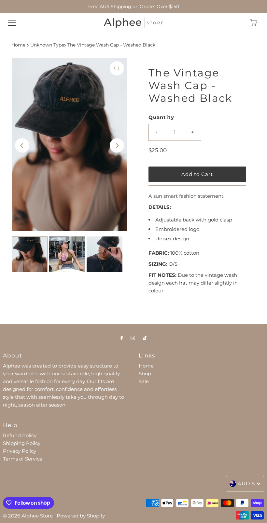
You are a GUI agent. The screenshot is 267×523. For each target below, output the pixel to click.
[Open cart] (254, 22)
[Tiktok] (145, 338)
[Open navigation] (12, 22)
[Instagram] (133, 338)
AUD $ (246, 483)
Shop (145, 373)
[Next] (117, 145)
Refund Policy (19, 435)
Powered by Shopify (81, 516)
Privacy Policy (19, 451)
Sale (144, 381)
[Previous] (22, 145)
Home (18, 44)
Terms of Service (22, 459)
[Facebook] (121, 338)
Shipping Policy (21, 443)
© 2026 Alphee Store (28, 516)
